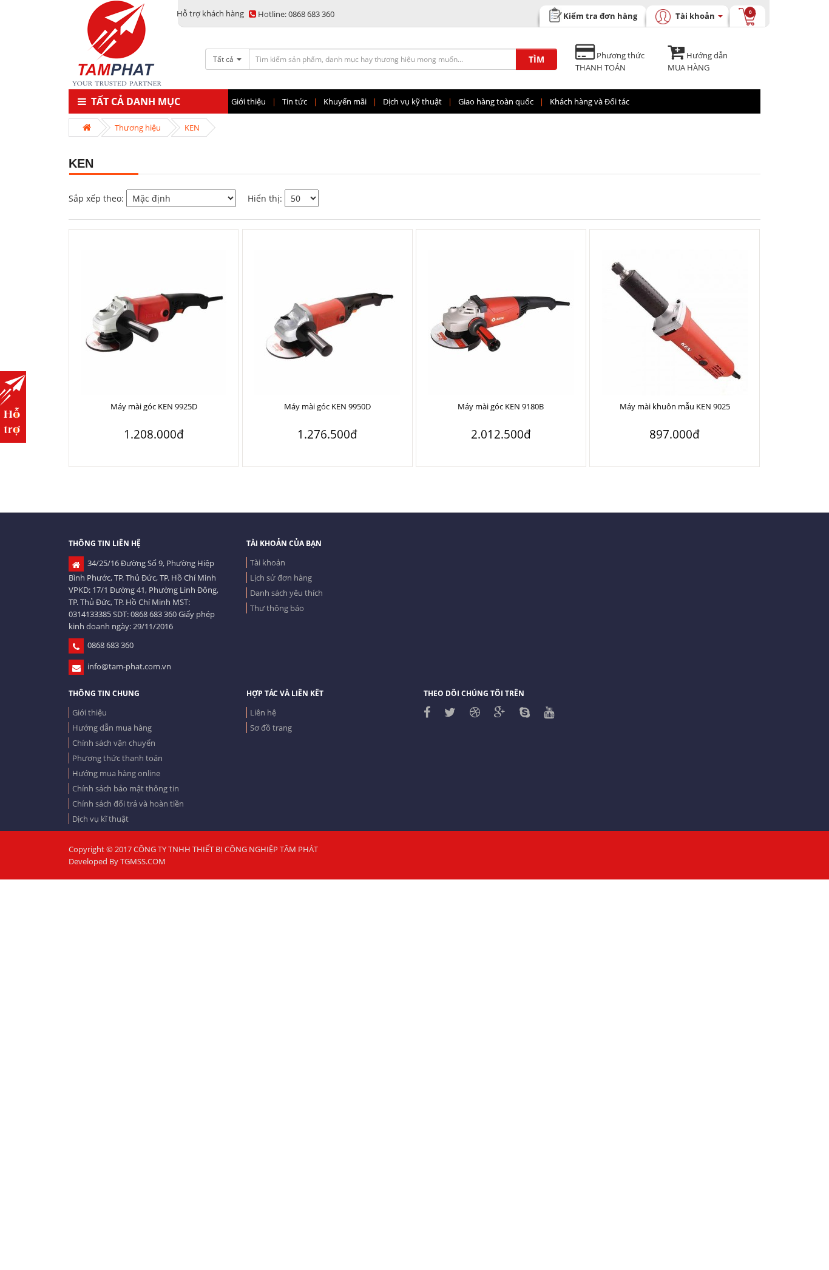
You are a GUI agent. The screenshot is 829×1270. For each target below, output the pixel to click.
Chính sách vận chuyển (113, 742)
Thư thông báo (277, 608)
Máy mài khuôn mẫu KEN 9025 (675, 406)
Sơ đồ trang (271, 727)
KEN (192, 127)
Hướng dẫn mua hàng (112, 727)
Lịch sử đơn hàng (281, 577)
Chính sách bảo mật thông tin (125, 788)
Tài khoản (267, 562)
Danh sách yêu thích (286, 592)
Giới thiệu (89, 712)
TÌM (536, 59)
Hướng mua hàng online (116, 773)
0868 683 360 (296, 14)
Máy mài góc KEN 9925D (153, 406)
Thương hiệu (138, 127)
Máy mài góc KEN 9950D (327, 406)
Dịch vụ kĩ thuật (100, 818)
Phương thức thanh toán (117, 758)
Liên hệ (263, 712)
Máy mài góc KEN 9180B (501, 406)
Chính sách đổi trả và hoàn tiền (128, 803)
